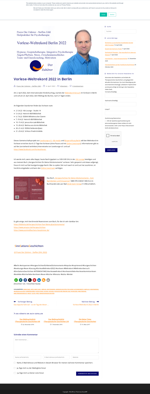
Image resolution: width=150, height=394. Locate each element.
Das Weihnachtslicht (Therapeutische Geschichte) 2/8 (56, 320)
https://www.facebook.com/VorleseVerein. (30, 149)
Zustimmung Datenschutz (113, 118)
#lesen (46, 291)
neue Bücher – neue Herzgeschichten (116, 58)
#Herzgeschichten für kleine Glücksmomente (70, 289)
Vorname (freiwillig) (111, 92)
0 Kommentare (77, 86)
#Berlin (44, 289)
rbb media (57, 140)
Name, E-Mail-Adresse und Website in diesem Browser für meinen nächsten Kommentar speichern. (55, 363)
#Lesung (51, 291)
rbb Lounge (80, 159)
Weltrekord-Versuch (73, 93)
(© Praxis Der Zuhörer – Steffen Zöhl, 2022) (30, 252)
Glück (33, 293)
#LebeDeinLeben (30, 291)
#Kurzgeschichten (19, 291)
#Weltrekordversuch (20, 293)
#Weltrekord (82, 291)
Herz (37, 293)
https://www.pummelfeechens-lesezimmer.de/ (31, 230)
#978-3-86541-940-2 (36, 289)
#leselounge (39, 291)
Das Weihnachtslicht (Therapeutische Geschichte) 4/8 (27, 320)
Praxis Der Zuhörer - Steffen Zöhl (29, 86)
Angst (29, 293)
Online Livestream (74, 143)
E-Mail (107, 109)
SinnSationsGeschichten (46, 293)
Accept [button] (103, 14)
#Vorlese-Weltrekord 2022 (62, 291)
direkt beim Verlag (74, 184)
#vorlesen (74, 291)
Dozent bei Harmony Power (113, 49)
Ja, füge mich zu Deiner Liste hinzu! (30, 373)
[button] (16, 280)
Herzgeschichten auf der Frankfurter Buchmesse (119, 65)
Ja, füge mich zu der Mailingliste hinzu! (31, 368)
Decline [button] (112, 14)
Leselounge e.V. (46, 140)
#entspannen (51, 289)
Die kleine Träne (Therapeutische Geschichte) (85, 320)
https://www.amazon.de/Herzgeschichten (30, 227)
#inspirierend (94, 289)
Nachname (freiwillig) (111, 100)
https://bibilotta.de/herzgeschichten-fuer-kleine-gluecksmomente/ (39, 224)
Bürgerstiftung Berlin (72, 140)
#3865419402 (26, 289)
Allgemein (64, 86)
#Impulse (87, 289)
